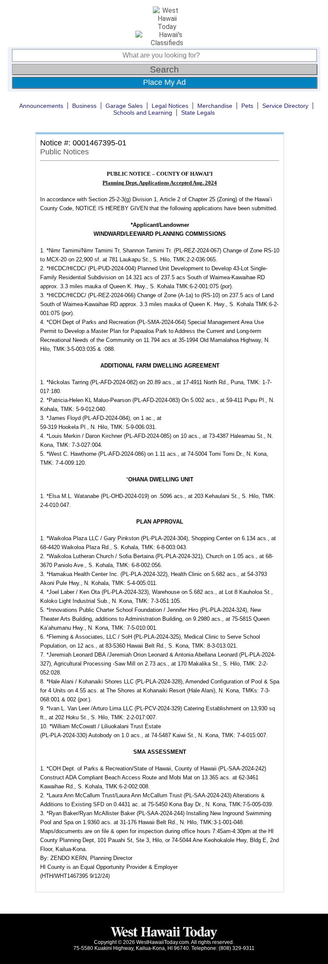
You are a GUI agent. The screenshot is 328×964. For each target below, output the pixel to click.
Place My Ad (164, 82)
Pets (247, 105)
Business (84, 105)
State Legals (198, 112)
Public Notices (64, 152)
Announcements (41, 105)
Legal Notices (170, 105)
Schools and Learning (142, 112)
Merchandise (214, 105)
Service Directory (285, 105)
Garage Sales (124, 105)
